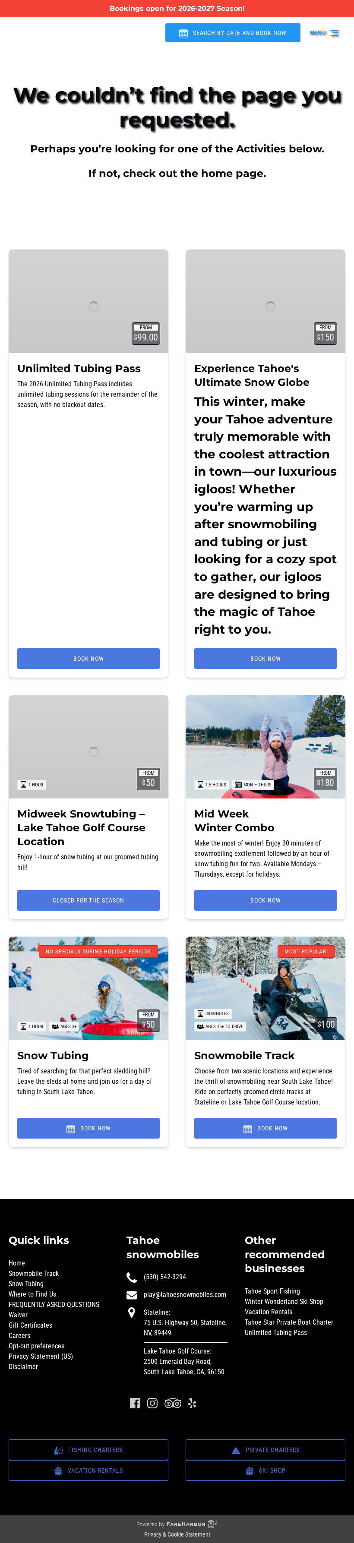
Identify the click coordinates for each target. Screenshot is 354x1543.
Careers (19, 1336)
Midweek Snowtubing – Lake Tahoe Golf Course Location (81, 828)
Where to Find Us (32, 1294)
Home (17, 1263)
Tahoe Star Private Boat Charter (289, 1322)
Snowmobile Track (244, 1055)
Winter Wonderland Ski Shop (284, 1301)
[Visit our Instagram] (152, 1403)
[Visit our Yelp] (192, 1403)
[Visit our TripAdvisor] (172, 1403)
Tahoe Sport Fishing (272, 1291)
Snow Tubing (53, 1055)
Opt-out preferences (36, 1346)
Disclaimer (23, 1367)
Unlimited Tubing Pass (79, 368)
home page (232, 173)
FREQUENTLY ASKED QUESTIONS (54, 1304)
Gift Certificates (30, 1325)
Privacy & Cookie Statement (177, 1534)
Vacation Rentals (268, 1312)
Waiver (18, 1315)
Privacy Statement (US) (41, 1356)
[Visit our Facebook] (135, 1403)
